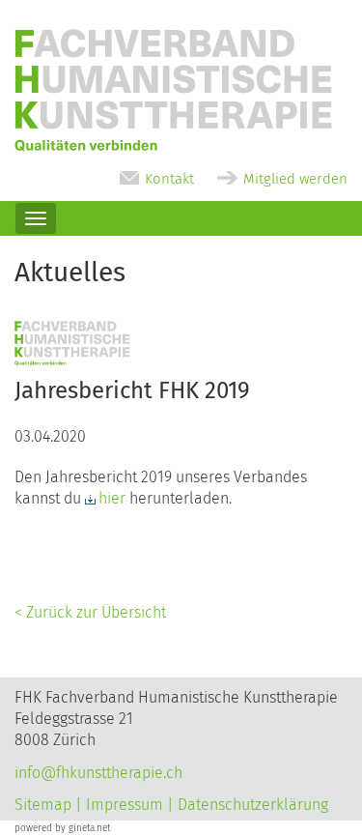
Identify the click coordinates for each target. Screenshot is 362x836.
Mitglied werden (295, 178)
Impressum (124, 804)
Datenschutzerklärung (253, 804)
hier (111, 498)
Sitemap (42, 804)
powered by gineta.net (62, 828)
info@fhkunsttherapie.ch (98, 773)
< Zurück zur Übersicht (90, 612)
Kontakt (169, 178)
